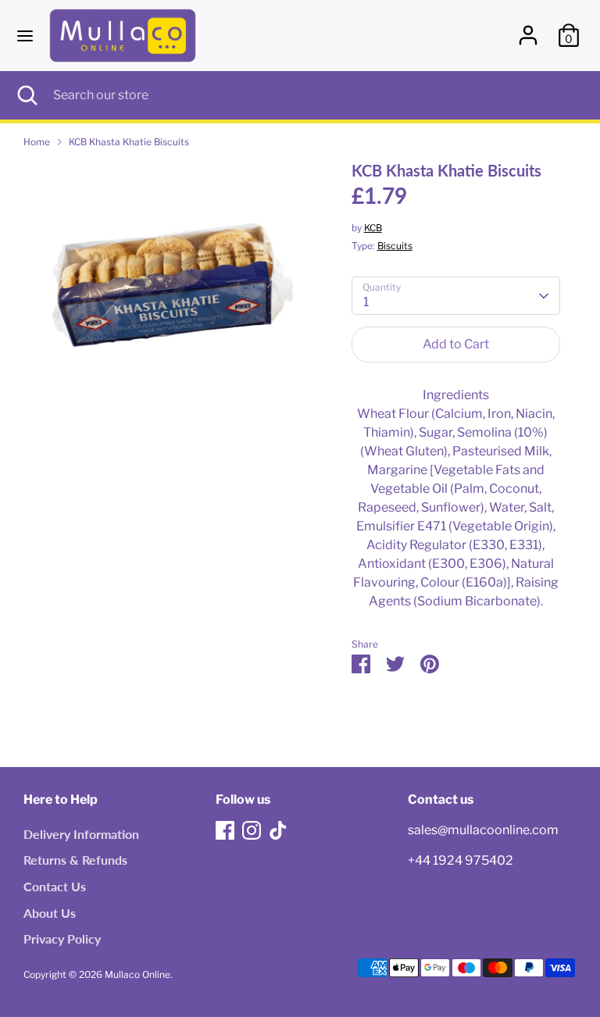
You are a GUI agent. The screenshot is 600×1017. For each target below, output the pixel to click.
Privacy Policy (62, 938)
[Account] (528, 28)
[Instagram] (251, 830)
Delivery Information (81, 833)
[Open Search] (26, 95)
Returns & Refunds (75, 859)
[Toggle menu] (25, 36)
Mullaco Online (137, 974)
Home (36, 142)
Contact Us (54, 886)
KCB (373, 228)
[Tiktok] (278, 830)
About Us (49, 912)
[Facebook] (225, 830)
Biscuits (394, 246)
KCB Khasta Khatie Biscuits (129, 142)
